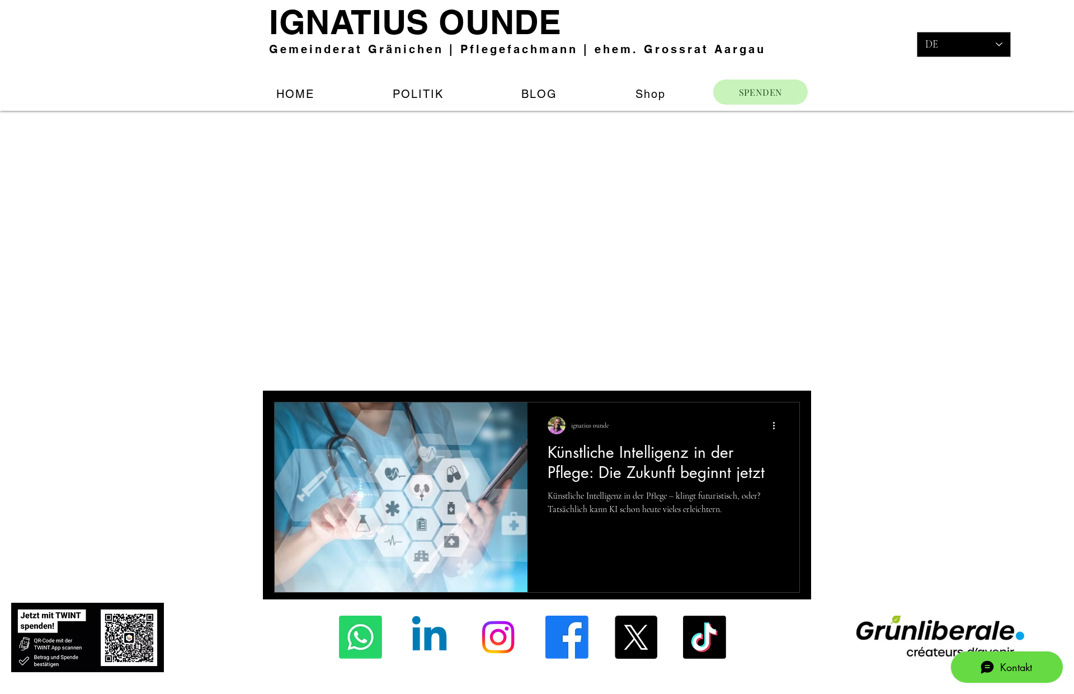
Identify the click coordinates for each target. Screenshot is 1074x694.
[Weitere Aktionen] (777, 425)
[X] (635, 637)
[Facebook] (566, 637)
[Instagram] (498, 637)
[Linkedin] (429, 637)
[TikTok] (704, 637)
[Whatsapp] (360, 637)
